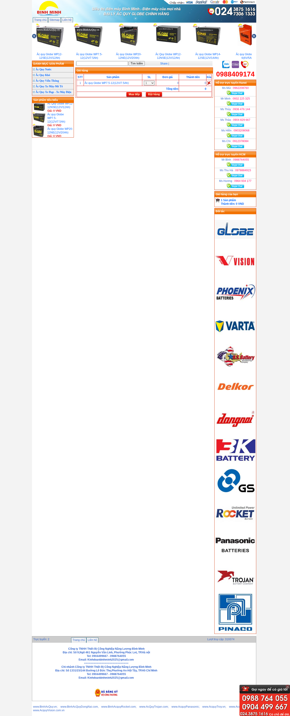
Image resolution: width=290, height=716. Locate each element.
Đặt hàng (154, 94)
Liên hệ (67, 19)
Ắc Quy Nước (43, 69)
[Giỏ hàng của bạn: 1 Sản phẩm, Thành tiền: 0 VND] (217, 200)
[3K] (235, 464)
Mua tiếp (134, 94)
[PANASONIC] (235, 558)
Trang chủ (40, 19)
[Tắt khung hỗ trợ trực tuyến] (287, 686)
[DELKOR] (235, 401)
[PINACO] (235, 631)
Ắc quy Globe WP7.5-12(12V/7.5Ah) (107, 83)
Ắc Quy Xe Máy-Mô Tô (49, 86)
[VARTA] (235, 338)
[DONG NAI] (235, 433)
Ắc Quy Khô (43, 75)
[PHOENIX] (235, 307)
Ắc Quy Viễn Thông (47, 80)
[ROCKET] (235, 527)
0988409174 (235, 74)
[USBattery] (235, 370)
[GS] (235, 495)
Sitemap (54, 19)
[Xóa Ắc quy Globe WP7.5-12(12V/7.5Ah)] (209, 82)
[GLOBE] (235, 244)
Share (164, 63)
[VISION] (235, 275)
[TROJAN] (235, 590)
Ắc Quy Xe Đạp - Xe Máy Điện (53, 92)
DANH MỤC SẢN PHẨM (48, 63)
